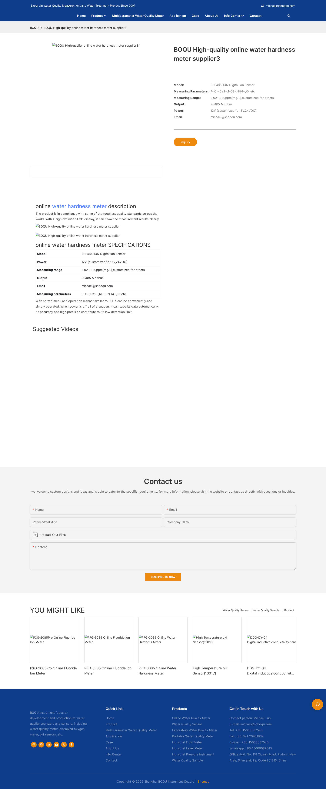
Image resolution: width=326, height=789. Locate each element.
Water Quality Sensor (236, 610)
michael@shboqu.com (280, 6)
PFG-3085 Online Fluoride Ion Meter (108, 670)
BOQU (34, 28)
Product (289, 610)
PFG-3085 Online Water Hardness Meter (157, 670)
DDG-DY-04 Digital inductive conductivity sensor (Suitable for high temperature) (271, 671)
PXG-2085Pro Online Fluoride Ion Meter (53, 670)
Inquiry (185, 142)
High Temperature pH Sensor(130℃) (210, 670)
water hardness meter (79, 206)
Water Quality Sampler (266, 610)
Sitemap (203, 781)
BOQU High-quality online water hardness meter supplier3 (85, 28)
